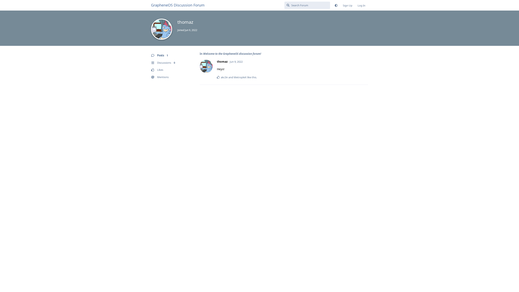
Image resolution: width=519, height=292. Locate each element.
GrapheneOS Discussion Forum (178, 5)
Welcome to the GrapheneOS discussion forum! (232, 54)
